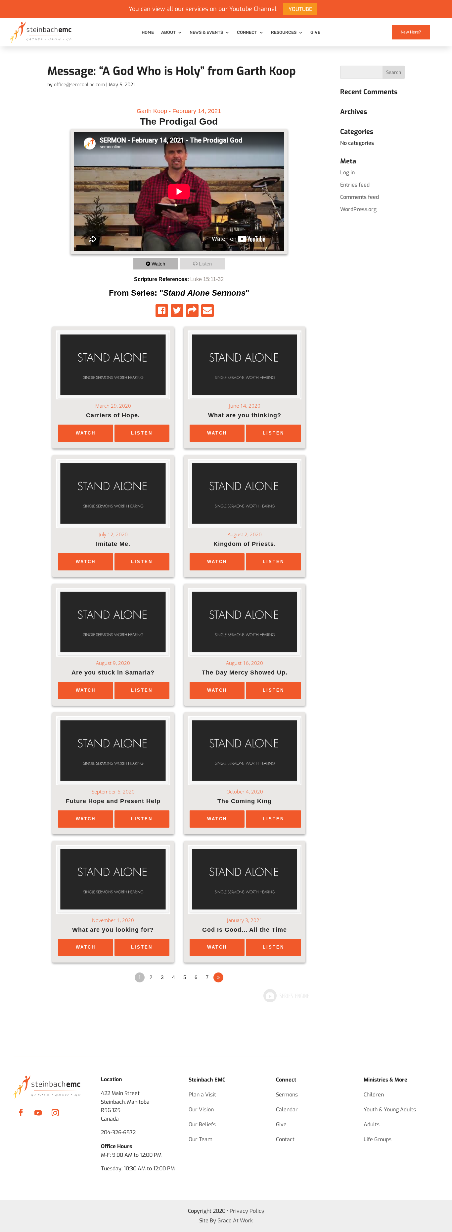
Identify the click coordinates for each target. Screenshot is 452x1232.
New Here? (411, 32)
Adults (372, 1124)
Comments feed (359, 197)
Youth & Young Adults (390, 1109)
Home (148, 32)
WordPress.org (358, 209)
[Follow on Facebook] (21, 1112)
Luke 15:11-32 (207, 279)
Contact (285, 1139)
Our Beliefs (202, 1124)
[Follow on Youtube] (38, 1112)
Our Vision (201, 1109)
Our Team (200, 1139)
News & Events (206, 32)
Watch (158, 263)
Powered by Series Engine (285, 995)
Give (315, 32)
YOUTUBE (300, 9)
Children (374, 1094)
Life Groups (377, 1139)
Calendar (287, 1109)
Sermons (287, 1094)
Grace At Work (235, 1220)
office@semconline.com (79, 85)
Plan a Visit (202, 1094)
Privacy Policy (247, 1210)
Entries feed (355, 184)
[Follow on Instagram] (55, 1112)
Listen (205, 263)
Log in (347, 172)
